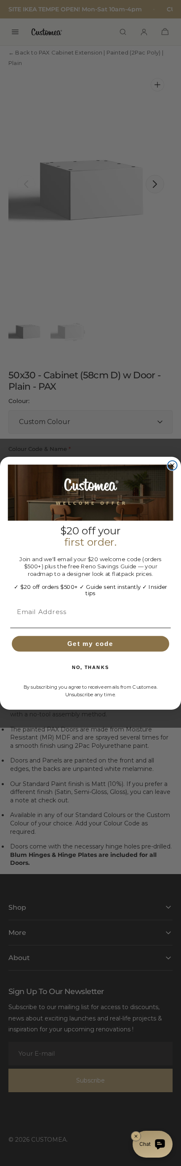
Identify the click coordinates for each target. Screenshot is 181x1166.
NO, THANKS (90, 667)
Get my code (90, 643)
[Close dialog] (172, 465)
